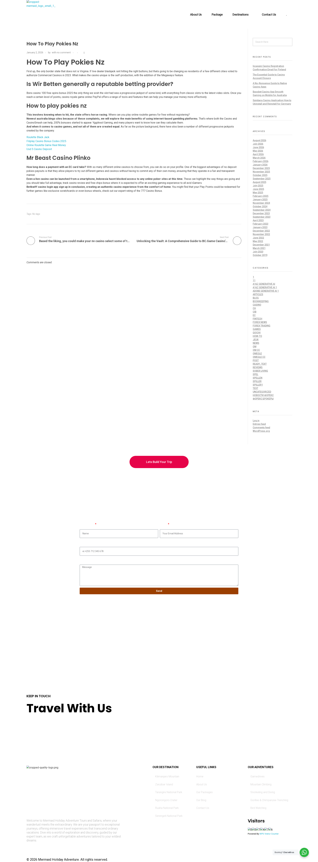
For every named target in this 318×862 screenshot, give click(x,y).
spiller (257, 381)
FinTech (257, 318)
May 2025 (258, 192)
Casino (257, 305)
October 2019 (260, 255)
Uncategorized (262, 391)
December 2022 (261, 230)
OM (254, 346)
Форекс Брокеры (263, 398)
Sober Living (260, 371)
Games (257, 329)
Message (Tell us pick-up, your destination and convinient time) (120, 559)
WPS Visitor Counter (269, 834)
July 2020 (258, 251)
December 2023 (261, 213)
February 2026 (260, 161)
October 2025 (260, 175)
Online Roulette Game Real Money (46, 145)
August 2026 (259, 140)
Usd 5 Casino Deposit (39, 149)
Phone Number (89, 541)
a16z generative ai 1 (265, 287)
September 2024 (261, 210)
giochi (257, 332)
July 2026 (258, 144)
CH (254, 308)
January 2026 (260, 164)
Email (163, 524)
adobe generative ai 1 (266, 291)
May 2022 (258, 241)
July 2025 (258, 185)
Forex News (260, 322)
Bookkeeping (261, 301)
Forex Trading (261, 325)
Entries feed (259, 424)
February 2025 (260, 196)
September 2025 (261, 178)
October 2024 (260, 206)
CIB (254, 311)
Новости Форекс (263, 395)
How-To (257, 336)
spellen (257, 378)
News (256, 343)
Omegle (257, 353)
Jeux (256, 339)
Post (256, 360)
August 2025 (259, 182)
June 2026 (258, 147)
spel (255, 374)
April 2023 (258, 220)
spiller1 (258, 384)
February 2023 (260, 224)
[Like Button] (81, 53)
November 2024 (261, 203)
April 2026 (258, 154)
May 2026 (258, 151)
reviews (258, 367)
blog (256, 298)
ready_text (260, 364)
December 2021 (261, 244)
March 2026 (259, 157)
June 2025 (258, 189)
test (255, 388)
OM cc (256, 350)
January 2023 (260, 227)
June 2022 (258, 237)
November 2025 (261, 171)
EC (254, 315)
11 (254, 280)
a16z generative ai (264, 284)
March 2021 (259, 248)
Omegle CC (259, 357)
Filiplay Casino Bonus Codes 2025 (46, 141)
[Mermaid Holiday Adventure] (40, 14)
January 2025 (260, 199)
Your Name (87, 524)
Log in (256, 420)
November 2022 (261, 234)
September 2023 (261, 217)
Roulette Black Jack (37, 137)
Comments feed (261, 427)
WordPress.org (261, 431)
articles (258, 294)
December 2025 (261, 168)
